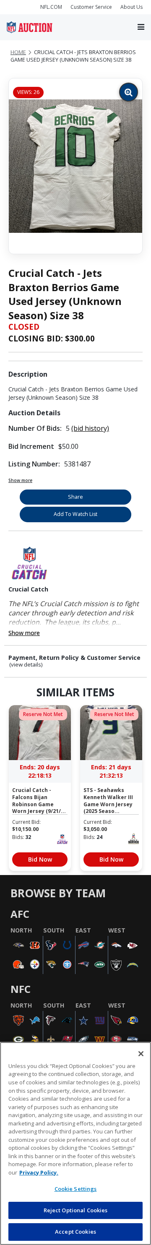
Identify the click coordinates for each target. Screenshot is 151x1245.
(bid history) (90, 428)
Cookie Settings (76, 1189)
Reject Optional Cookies (76, 1210)
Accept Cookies (75, 1231)
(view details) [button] (26, 664)
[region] (75, 1143)
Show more (20, 480)
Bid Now (40, 859)
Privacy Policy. (38, 1172)
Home (18, 52)
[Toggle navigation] (141, 27)
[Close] (141, 1053)
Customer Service (91, 6)
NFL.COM (51, 6)
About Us (131, 6)
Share (75, 496)
